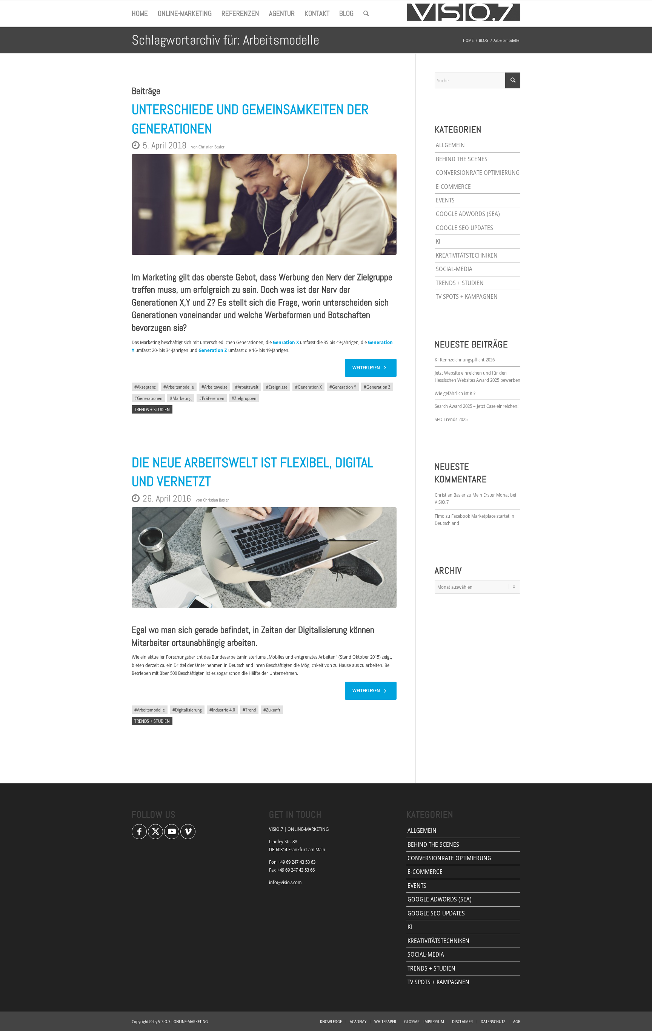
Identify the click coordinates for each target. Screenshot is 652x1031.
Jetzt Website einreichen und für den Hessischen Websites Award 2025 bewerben (477, 376)
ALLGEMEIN (450, 145)
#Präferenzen (211, 398)
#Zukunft (271, 710)
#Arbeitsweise (214, 387)
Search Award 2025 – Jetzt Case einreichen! (476, 406)
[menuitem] (140, 13)
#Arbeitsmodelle (178, 387)
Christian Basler (211, 147)
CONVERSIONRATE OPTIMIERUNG (478, 172)
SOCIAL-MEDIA (454, 269)
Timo (439, 515)
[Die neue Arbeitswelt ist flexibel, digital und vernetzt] (264, 557)
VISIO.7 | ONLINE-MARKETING (183, 1021)
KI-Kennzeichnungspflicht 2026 (465, 359)
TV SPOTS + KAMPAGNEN (467, 296)
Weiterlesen (366, 367)
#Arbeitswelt (246, 387)
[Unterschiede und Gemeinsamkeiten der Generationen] (264, 204)
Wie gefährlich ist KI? (455, 393)
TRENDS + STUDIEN (152, 409)
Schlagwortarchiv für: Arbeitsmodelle (225, 40)
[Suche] (366, 13)
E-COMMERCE (453, 186)
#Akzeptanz (145, 387)
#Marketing (181, 398)
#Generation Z (377, 387)
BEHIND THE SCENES (461, 159)
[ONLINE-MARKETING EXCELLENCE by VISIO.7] (463, 13)
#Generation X (308, 387)
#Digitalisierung (187, 710)
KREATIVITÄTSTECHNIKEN (467, 255)
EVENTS (445, 200)
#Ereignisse (277, 387)
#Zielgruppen (244, 398)
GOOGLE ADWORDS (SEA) (468, 214)
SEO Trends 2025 (451, 419)
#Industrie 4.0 (222, 710)
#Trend (249, 710)
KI (438, 241)
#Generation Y (342, 387)
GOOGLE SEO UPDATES (464, 228)
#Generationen (148, 398)
